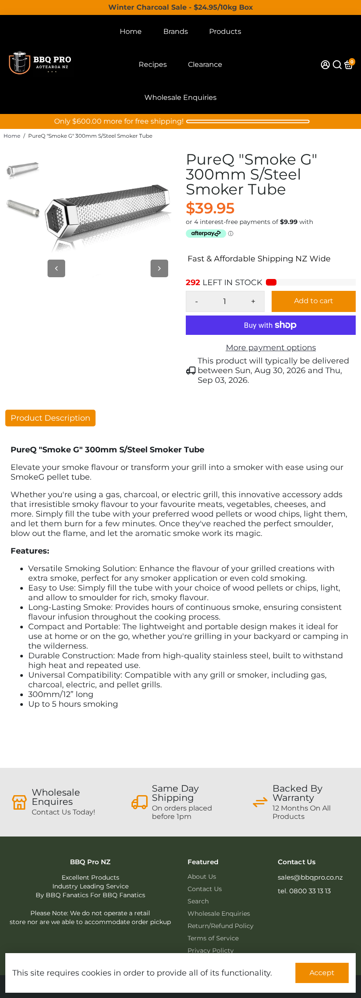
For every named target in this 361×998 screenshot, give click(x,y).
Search (198, 901)
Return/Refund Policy (221, 925)
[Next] (159, 268)
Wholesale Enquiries (180, 97)
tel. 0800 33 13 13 (304, 891)
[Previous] (56, 268)
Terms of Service (213, 938)
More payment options (271, 347)
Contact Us (205, 888)
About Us (202, 876)
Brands (175, 31)
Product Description (50, 418)
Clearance (205, 64)
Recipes (153, 64)
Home (131, 31)
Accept (322, 973)
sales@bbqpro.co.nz (310, 877)
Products (225, 31)
